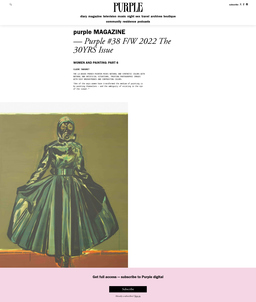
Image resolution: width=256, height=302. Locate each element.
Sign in (137, 296)
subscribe (234, 4)
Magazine (95, 16)
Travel (145, 16)
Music (122, 16)
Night (130, 16)
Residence (129, 21)
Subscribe (128, 289)
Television (109, 16)
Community (113, 21)
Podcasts (143, 21)
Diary (83, 16)
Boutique (169, 16)
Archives (156, 16)
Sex (137, 16)
